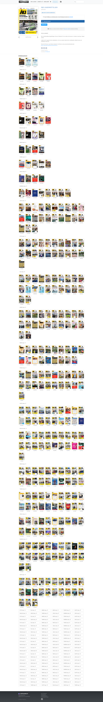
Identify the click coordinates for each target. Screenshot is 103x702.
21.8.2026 (71, 16)
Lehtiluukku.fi (24, 693)
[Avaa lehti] (22, 62)
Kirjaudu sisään (66, 28)
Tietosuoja (43, 694)
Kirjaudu (55, 1)
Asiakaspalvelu (21, 695)
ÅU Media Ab (47, 51)
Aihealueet (46, 1)
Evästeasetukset (45, 697)
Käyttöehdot (44, 693)
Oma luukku (33, 1)
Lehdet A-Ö (40, 1)
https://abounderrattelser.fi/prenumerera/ (49, 45)
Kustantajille (44, 695)
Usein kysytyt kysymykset (24, 696)
